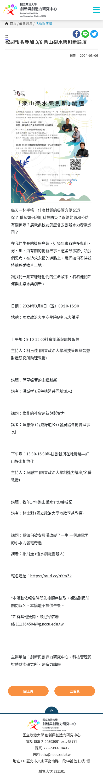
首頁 (13, 23)
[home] (30, 9)
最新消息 (26, 23)
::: (6, 36)
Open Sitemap (51, 710)
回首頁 (75, 691)
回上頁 (28, 691)
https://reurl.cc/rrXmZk (51, 576)
